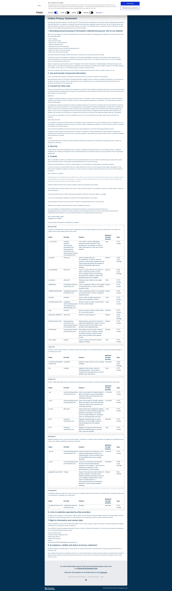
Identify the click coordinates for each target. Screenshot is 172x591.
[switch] (67, 13)
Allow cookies (130, 3)
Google (66, 340)
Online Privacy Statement (93, 576)
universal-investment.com (87, 568)
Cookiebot (76, 222)
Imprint (102, 576)
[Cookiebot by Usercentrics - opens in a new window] (39, 13)
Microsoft (67, 257)
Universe (103, 572)
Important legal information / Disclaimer (77, 576)
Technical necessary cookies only (130, 8)
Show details (99, 12)
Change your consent (54, 218)
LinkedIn (66, 241)
